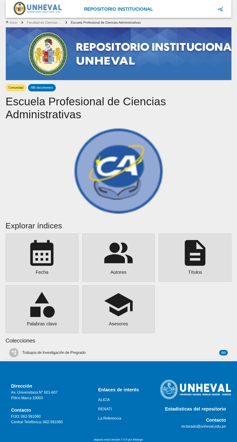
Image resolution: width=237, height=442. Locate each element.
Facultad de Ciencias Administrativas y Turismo (44, 22)
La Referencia (109, 418)
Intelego (138, 439)
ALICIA (104, 400)
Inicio (13, 22)
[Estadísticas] (220, 9)
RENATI (105, 409)
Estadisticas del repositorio (195, 408)
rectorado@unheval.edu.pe (203, 426)
